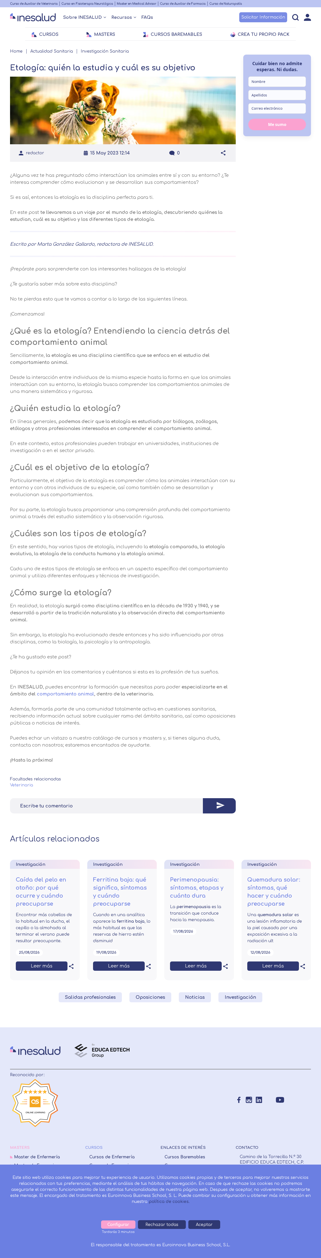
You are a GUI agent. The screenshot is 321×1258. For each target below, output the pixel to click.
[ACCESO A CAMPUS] (307, 17)
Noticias (195, 997)
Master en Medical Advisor (136, 4)
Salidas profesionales (90, 997)
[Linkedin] (259, 1100)
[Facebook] (239, 1100)
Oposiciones (150, 997)
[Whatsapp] (269, 1100)
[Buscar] (295, 17)
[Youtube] (280, 1100)
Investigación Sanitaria (105, 51)
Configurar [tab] (118, 1224)
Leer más (41, 965)
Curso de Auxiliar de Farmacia (183, 4)
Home (16, 51)
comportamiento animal (65, 693)
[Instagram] (249, 1100)
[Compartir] (223, 153)
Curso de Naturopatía (225, 4)
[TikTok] (291, 1100)
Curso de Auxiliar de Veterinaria (34, 4)
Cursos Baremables (185, 1157)
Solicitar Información (263, 17)
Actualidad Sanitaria (51, 51)
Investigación (240, 997)
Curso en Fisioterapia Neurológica (87, 4)
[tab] (123, 805)
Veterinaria (21, 785)
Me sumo (277, 124)
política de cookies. (169, 1201)
